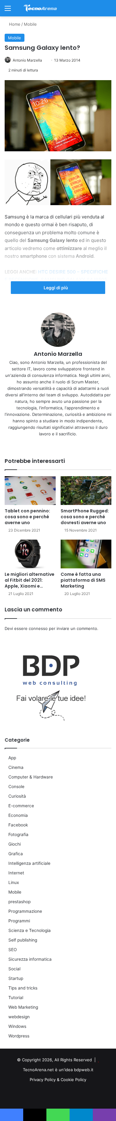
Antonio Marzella (27, 60)
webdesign (19, 1016)
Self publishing (22, 940)
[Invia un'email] (44, 60)
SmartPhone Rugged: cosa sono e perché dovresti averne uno (85, 517)
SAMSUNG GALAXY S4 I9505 (74, 279)
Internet (16, 872)
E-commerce (21, 805)
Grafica (15, 853)
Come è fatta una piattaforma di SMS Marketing (83, 580)
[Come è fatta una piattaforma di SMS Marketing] (86, 554)
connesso (38, 628)
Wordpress (18, 1035)
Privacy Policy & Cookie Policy (58, 1079)
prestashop (19, 901)
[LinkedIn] (58, 444)
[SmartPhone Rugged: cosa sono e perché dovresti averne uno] (86, 490)
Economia (18, 815)
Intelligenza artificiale (29, 863)
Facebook (18, 824)
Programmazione (25, 911)
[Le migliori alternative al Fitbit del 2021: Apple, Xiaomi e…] (30, 554)
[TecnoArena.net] (40, 8)
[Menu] (8, 10)
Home (14, 24)
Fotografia (18, 834)
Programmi (19, 920)
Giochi (14, 844)
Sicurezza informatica (30, 959)
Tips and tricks (22, 987)
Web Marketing (23, 1007)
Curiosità (17, 796)
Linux (13, 882)
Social (14, 968)
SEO (12, 949)
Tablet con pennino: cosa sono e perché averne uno (27, 517)
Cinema (16, 767)
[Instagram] (65, 444)
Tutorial (15, 997)
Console (16, 786)
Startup (15, 978)
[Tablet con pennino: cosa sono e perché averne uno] (30, 490)
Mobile (30, 24)
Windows (17, 1026)
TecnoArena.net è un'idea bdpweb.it (58, 1069)
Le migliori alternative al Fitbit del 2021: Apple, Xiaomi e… (29, 580)
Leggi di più (56, 287)
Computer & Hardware (30, 776)
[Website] (50, 444)
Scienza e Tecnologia (29, 930)
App (12, 757)
